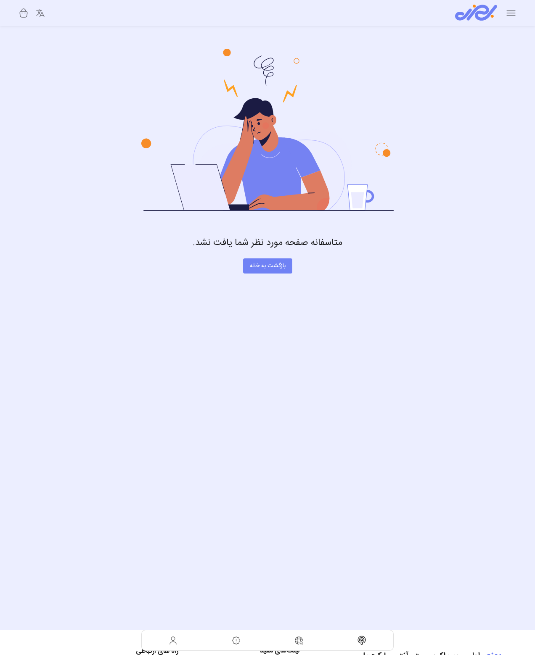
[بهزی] (476, 13)
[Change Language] (40, 13)
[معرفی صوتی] (362, 640)
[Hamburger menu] (511, 13)
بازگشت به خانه (268, 266)
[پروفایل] (173, 640)
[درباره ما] (236, 640)
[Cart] (23, 13)
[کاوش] (299, 640)
